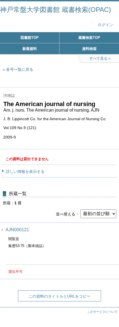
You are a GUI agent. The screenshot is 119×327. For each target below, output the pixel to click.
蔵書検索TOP (89, 38)
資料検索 (89, 49)
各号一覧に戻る (19, 69)
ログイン (105, 25)
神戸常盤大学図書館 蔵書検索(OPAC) (55, 9)
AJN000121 (17, 229)
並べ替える (65, 214)
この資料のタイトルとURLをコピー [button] (59, 296)
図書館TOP (29, 38)
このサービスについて (102, 311)
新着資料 (29, 49)
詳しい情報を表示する (25, 171)
